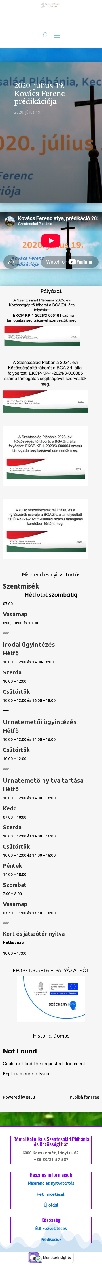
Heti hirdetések (51, 1194)
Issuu (30, 1097)
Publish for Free (84, 1097)
